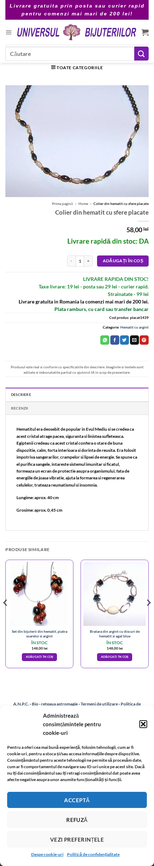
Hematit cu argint (134, 327)
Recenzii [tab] (19, 408)
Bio (35, 704)
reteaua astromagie (59, 704)
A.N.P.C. (21, 704)
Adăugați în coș (123, 260)
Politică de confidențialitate (93, 854)
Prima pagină (62, 203)
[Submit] (141, 54)
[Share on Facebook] (114, 340)
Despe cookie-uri (47, 854)
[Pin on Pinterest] (144, 340)
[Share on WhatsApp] (104, 340)
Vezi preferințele (77, 839)
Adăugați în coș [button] (39, 657)
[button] (143, 724)
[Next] (148, 617)
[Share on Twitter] (124, 340)
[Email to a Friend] (134, 340)
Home (83, 203)
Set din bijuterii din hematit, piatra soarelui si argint (39, 633)
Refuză (77, 820)
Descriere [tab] (21, 394)
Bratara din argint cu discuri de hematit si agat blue (115, 633)
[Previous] (5, 617)
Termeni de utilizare (99, 704)
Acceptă (77, 800)
